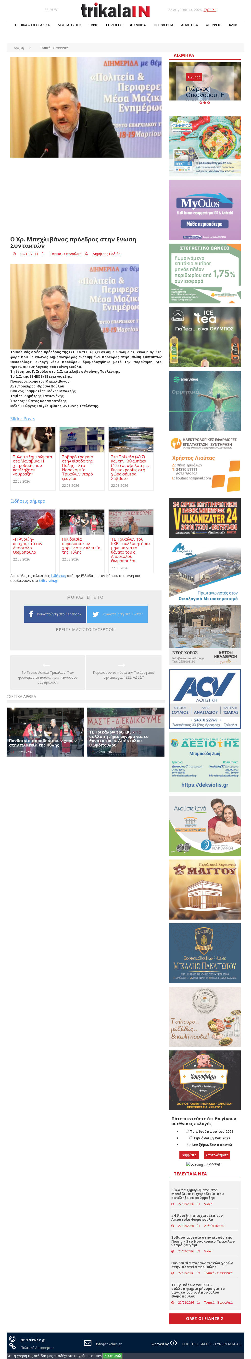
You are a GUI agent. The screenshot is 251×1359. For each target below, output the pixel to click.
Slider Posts (22, 419)
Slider (208, 1204)
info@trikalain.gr (109, 1344)
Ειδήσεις (58, 575)
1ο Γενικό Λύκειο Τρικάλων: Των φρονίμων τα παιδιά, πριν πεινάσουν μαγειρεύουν (48, 677)
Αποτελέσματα (216, 1155)
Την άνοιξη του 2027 (211, 1138)
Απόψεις (213, 25)
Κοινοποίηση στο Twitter (123, 614)
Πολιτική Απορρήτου (37, 1347)
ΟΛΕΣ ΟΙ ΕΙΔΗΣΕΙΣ (205, 1318)
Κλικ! (233, 25)
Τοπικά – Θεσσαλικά (32, 25)
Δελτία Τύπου (70, 25)
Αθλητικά (189, 25)
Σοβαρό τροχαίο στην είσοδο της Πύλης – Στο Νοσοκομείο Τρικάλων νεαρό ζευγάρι (203, 1241)
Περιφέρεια (163, 25)
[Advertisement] (86, 196)
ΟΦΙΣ (93, 25)
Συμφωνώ (112, 1355)
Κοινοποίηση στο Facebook (59, 614)
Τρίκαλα (210, 9)
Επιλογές (114, 25)
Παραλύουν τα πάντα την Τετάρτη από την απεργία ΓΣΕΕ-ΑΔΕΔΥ (123, 675)
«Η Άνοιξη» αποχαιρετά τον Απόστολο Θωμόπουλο (197, 1217)
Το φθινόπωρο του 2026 (211, 1131)
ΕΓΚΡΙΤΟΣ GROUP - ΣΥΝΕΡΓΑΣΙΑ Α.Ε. (211, 1344)
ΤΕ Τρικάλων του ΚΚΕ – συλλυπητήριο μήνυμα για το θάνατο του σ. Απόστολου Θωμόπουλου (119, 738)
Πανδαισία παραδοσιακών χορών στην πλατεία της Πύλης (43, 743)
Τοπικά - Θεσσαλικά (66, 253)
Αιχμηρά (138, 25)
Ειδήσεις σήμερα (27, 501)
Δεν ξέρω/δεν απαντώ (211, 1144)
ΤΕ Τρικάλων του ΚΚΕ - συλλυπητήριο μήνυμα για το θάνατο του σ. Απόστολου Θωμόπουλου (198, 1290)
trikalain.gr (49, 580)
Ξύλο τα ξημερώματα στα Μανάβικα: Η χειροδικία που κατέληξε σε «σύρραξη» (197, 1194)
